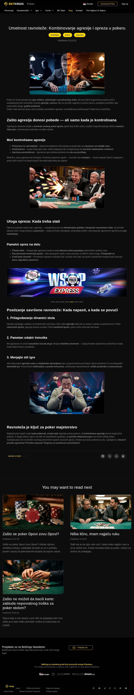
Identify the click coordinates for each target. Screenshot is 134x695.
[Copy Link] (123, 456)
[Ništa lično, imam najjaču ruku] (100, 511)
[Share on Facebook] (102, 456)
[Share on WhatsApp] (116, 456)
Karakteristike (23, 11)
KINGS (21, 3)
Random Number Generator (29, 691)
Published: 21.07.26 (11, 539)
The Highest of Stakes (96, 11)
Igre (37, 11)
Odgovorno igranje (53, 688)
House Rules (9, 691)
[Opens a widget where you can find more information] (10, 686)
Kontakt (79, 11)
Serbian (89, 4)
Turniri (48, 11)
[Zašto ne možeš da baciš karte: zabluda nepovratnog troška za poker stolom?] (33, 577)
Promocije (9, 11)
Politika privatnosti (33, 688)
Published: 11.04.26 (78, 539)
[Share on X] (109, 456)
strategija (55, 35)
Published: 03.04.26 (11, 613)
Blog (70, 11)
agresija (79, 35)
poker (67, 35)
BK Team (61, 11)
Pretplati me (83, 647)
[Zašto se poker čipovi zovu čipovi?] (33, 511)
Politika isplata (51, 691)
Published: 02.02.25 (67, 40)
